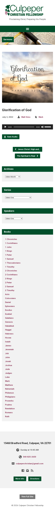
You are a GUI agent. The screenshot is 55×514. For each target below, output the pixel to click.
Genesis (9, 322)
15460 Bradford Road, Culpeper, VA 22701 (27, 443)
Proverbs (9, 401)
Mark (41, 117)
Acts (7, 294)
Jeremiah (9, 349)
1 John (8, 247)
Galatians (9, 318)
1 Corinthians (11, 243)
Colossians (10, 298)
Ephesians (10, 306)
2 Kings (8, 278)
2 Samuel (9, 286)
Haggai (8, 330)
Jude (7, 369)
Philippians (10, 397)
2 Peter (8, 282)
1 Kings (8, 251)
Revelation (10, 408)
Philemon (9, 393)
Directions (34, 479)
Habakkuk (9, 326)
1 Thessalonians (12, 263)
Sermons (7, 39)
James (8, 346)
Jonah (8, 361)
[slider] (48, 126)
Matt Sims (25, 117)
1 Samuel (9, 259)
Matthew (9, 385)
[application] (27, 126)
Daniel (8, 302)
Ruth (7, 416)
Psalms (8, 405)
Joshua (8, 365)
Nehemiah (9, 389)
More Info (19, 479)
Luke (7, 377)
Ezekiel (8, 314)
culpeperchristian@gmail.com (29, 463)
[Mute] (42, 127)
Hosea (8, 338)
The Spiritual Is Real (26, 156)
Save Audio (12, 137)
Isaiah (7, 342)
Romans (9, 412)
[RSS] (32, 470)
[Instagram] (27, 470)
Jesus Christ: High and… (28, 149)
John (7, 357)
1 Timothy (9, 267)
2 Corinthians (11, 275)
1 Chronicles (11, 239)
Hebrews (9, 334)
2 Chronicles (11, 271)
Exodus (8, 310)
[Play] (5, 127)
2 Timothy (9, 290)
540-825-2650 (29, 457)
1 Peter (8, 255)
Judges (8, 373)
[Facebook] (23, 470)
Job (7, 353)
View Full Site (27, 497)
